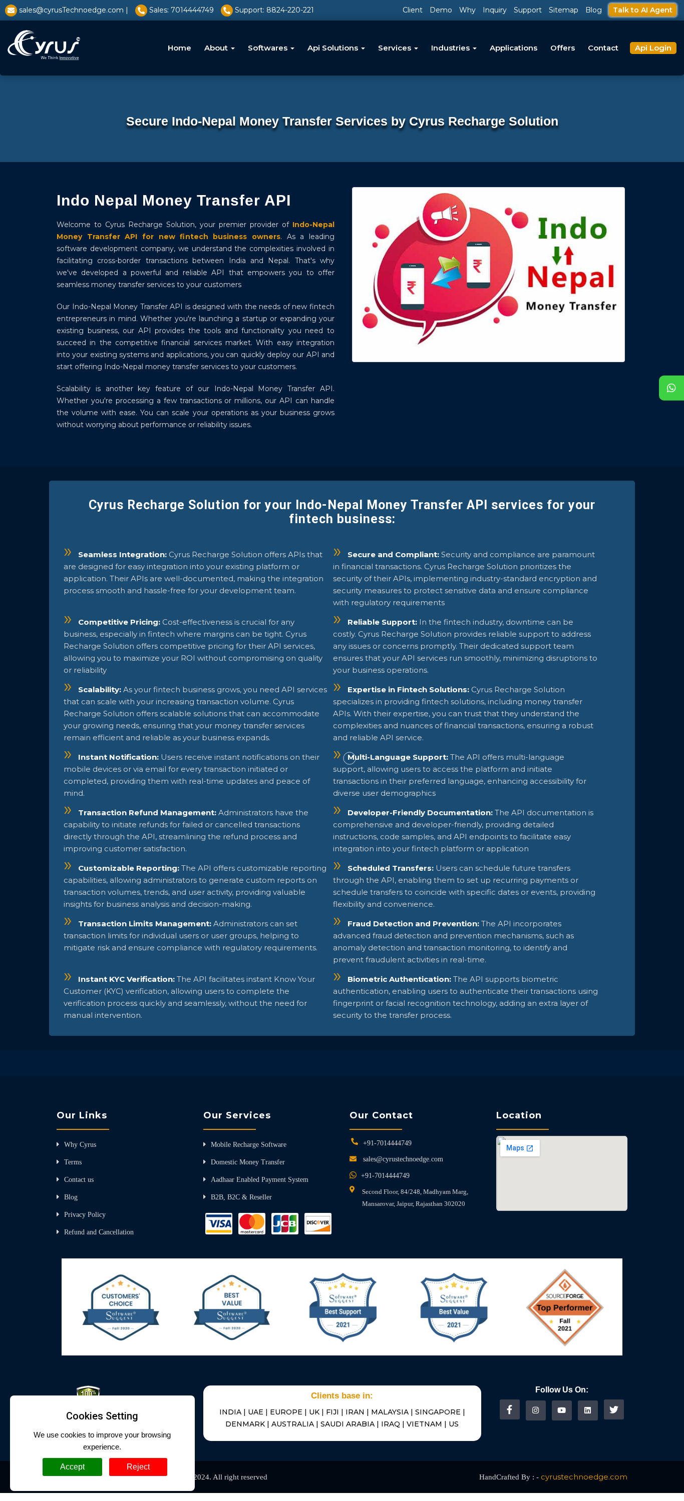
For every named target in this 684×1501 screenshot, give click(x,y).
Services (395, 48)
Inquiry (495, 10)
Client (413, 10)
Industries (451, 48)
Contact (603, 48)
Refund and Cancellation (99, 1232)
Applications (513, 48)
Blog (593, 10)
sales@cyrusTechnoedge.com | (73, 10)
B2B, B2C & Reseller (241, 1197)
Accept (72, 1466)
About (217, 48)
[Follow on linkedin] (587, 1410)
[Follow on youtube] (561, 1410)
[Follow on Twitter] (613, 1409)
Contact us (79, 1179)
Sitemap (563, 10)
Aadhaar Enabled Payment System (259, 1179)
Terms (73, 1162)
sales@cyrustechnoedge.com (403, 1159)
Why (467, 10)
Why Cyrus (80, 1144)
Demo (441, 10)
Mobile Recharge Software (248, 1144)
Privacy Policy (85, 1214)
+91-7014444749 (387, 1143)
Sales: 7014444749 (181, 10)
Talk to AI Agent (642, 10)
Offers (562, 48)
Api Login (653, 48)
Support (528, 10)
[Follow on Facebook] (509, 1409)
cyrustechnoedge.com (584, 1476)
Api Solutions (333, 48)
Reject (138, 1466)
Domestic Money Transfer (248, 1162)
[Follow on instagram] (535, 1410)
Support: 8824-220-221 (274, 10)
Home (179, 48)
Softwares (268, 48)
